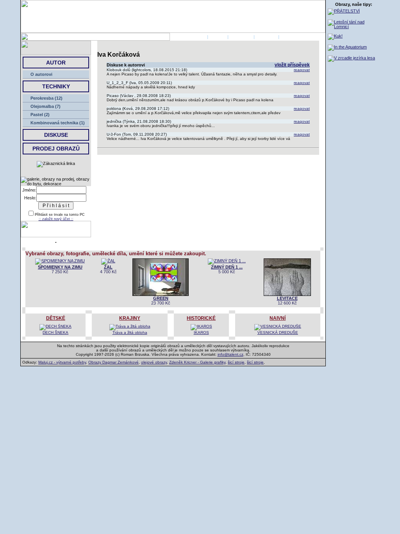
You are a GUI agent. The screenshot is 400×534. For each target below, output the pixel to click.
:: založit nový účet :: (56, 219)
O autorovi (41, 74)
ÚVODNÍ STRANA (188, 36)
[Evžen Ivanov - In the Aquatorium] (347, 47)
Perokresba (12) (46, 98)
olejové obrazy (154, 362)
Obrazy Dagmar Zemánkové (113, 362)
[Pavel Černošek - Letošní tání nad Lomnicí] (354, 26)
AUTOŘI (217, 36)
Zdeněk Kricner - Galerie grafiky (197, 362)
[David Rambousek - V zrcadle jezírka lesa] (351, 58)
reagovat (302, 70)
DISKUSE (56, 135)
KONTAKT (266, 36)
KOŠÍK (287, 36)
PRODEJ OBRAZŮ (56, 148)
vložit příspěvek (292, 65)
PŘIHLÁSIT (241, 36)
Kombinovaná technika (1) (57, 122)
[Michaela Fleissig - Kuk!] (335, 36)
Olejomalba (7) (45, 106)
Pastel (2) (40, 114)
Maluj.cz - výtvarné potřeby (62, 362)
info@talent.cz (230, 354)
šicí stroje (236, 362)
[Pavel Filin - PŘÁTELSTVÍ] (344, 11)
